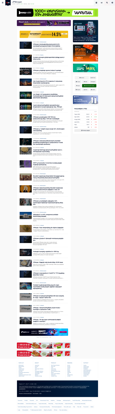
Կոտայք (68, 367)
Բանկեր (26, 400)
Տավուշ (68, 370)
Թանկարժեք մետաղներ (87, 400)
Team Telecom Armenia (55, 365)
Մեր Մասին (35, 393)
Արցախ (68, 371)
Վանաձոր (69, 372)
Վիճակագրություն (66, 400)
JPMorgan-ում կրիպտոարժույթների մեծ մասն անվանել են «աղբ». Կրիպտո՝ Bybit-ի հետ (48, 296)
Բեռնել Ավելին (86, 130)
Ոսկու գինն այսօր (67, 406)
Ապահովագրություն (87, 370)
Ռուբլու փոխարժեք (59, 403)
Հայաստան (37, 365)
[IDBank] (85, 53)
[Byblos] (44, 23)
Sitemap (55, 409)
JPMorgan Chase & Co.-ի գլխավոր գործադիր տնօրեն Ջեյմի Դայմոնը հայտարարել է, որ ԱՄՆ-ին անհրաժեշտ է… (47, 133)
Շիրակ (68, 368)
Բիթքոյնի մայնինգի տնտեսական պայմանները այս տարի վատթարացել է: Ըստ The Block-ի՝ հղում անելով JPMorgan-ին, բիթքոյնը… (48, 73)
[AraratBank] (44, 34)
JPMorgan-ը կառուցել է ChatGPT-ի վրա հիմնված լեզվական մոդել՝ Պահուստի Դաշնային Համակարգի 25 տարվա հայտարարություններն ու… (48, 277)
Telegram (78, 89)
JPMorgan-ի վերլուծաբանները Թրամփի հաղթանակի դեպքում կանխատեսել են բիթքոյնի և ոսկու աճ (48, 188)
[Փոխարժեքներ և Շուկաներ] (101, 2)
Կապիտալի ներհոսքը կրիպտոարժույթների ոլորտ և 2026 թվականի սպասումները (47, 150)
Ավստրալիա (37, 373)
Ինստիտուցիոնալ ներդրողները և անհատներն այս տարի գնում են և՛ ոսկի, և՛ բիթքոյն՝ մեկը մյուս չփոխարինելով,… (48, 230)
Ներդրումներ (86, 374)
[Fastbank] (44, 332)
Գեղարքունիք (70, 374)
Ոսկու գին (79, 406)
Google (78, 85)
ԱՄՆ (37, 400)
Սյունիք (68, 376)
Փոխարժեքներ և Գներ (80, 108)
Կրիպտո (42, 68)
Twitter (86, 81)
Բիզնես (20, 367)
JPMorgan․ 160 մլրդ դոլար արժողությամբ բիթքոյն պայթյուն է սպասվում (47, 320)
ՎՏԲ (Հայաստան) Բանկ (55, 371)
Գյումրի (68, 366)
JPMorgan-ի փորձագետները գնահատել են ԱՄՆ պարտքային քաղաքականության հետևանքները (46, 45)
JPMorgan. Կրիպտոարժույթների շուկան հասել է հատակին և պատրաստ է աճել (46, 308)
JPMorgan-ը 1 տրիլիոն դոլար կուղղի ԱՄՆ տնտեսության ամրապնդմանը (48, 129)
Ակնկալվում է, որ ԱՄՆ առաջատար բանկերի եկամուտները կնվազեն (45, 215)
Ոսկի (75, 124)
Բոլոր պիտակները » (63, 409)
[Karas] (44, 346)
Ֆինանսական (43, 114)
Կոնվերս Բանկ (54, 376)
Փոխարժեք (50, 403)
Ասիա (36, 367)
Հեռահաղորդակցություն (57, 406)
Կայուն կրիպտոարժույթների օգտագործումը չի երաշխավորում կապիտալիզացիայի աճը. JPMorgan (47, 106)
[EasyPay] (57, 13)
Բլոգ (40, 393)
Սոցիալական (21, 370)
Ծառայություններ (86, 371)
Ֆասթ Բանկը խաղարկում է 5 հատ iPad (85, 37)
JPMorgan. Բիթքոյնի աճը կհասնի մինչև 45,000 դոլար (48, 262)
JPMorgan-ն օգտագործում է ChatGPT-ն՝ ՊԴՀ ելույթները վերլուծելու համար (48, 274)
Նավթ (19, 409)
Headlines (53, 400)
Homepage (59, 400)
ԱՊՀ (36, 370)
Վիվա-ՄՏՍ (53, 366)
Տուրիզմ (85, 376)
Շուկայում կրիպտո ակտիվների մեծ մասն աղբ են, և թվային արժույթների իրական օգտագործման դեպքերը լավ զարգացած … (48, 300)
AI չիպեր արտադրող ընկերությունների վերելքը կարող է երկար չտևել (48, 58)
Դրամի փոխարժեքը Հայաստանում (25, 406)
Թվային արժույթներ (48, 409)
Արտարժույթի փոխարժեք (80, 403)
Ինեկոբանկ (53, 374)
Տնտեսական (43, 173)
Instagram (93, 81)
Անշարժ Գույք (86, 366)
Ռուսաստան (85, 406)
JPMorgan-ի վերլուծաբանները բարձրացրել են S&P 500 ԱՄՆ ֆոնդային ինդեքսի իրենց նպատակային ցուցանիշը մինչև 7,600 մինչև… (47, 121)
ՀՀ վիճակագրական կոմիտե (36, 409)
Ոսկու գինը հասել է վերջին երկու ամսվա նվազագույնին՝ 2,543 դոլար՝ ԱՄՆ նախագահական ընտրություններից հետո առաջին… (48, 180)
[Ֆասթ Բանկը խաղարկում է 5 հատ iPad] (85, 28)
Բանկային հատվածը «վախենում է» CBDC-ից (46, 251)
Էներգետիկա (86, 367)
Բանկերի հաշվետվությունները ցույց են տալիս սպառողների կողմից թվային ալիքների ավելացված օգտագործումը (47, 286)
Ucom (52, 367)
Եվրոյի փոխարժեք (69, 403)
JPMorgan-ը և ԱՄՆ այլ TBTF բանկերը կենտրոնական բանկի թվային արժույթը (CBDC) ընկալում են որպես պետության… (47, 254)
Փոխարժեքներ (21, 403)
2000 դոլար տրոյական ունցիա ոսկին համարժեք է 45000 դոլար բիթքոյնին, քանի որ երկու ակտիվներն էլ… (48, 265)
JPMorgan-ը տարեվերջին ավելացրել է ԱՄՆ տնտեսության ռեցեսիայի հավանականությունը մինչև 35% (48, 202)
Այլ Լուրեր (20, 371)
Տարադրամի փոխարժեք (45, 406)
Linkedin (93, 89)
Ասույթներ (21, 373)
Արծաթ (92, 406)
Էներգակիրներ (25, 409)
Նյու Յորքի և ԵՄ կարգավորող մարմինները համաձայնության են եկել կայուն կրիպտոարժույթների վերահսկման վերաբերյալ (48, 96)
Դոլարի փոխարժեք (42, 403)
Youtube (78, 81)
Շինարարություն (86, 372)
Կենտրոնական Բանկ (44, 400)
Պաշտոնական (21, 368)
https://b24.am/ (47, 387)
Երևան (68, 365)
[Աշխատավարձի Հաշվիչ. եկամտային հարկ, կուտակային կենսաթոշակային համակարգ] (96, 2)
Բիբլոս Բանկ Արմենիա (55, 373)
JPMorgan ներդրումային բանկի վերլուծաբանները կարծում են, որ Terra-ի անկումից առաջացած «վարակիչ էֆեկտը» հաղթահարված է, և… (48, 312)
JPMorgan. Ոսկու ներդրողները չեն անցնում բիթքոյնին (48, 227)
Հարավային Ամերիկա (39, 371)
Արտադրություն (86, 373)
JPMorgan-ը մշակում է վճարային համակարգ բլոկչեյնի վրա (48, 239)
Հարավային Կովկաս (39, 372)
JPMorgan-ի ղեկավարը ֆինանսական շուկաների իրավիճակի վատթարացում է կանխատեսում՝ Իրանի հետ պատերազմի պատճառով (48, 142)
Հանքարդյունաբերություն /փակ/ (25, 374)
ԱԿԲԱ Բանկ (53, 368)
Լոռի (68, 373)
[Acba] (85, 68)
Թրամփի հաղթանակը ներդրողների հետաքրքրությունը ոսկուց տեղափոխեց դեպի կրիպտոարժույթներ (48, 176)
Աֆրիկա (36, 374)
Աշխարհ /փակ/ (21, 376)
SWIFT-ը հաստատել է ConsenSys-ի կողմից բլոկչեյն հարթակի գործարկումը (47, 163)
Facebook (82, 77)
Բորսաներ (32, 400)
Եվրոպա (36, 366)
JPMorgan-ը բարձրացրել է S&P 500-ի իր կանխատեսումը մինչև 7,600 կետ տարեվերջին (46, 117)
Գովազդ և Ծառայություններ (25, 393)
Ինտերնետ (85, 368)
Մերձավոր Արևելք (38, 376)
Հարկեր (84, 365)
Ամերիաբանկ (53, 370)
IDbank (52, 372)
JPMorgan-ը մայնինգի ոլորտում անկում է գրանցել (47, 70)
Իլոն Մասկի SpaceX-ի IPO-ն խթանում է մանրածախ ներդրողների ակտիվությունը (47, 82)
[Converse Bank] (85, 99)
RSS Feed (93, 77)
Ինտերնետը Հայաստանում (24, 372)
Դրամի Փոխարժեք (76, 400)
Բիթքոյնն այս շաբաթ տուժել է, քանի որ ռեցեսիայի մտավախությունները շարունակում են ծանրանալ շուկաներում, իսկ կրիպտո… (48, 324)
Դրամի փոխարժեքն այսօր (31, 403)
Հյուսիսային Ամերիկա (39, 368)
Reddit (86, 89)
